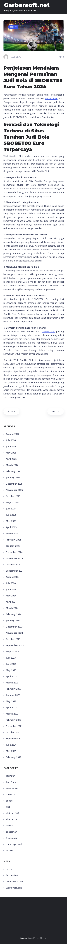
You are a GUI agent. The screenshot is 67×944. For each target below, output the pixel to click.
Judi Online (12, 782)
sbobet (10, 800)
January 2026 (13, 477)
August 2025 (12, 502)
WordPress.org (14, 887)
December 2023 (14, 626)
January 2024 (13, 620)
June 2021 (11, 744)
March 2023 (12, 682)
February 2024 (13, 614)
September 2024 (15, 570)
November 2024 (14, 558)
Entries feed (12, 875)
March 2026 (12, 465)
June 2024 (11, 589)
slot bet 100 (12, 813)
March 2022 (12, 713)
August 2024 (12, 576)
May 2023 (11, 670)
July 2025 (11, 508)
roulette (10, 794)
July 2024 (11, 583)
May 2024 (11, 595)
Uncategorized (14, 844)
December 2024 (14, 552)
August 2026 (12, 434)
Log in (9, 869)
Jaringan (10, 775)
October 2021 (13, 732)
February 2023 (13, 688)
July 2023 (11, 657)
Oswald (24, 938)
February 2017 (13, 757)
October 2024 (13, 564)
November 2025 (14, 489)
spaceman (11, 831)
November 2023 (14, 632)
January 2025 (13, 545)
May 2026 (11, 452)
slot (8, 806)
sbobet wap (51, 98)
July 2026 (11, 440)
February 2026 (13, 471)
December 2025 (14, 483)
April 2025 (11, 527)
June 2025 (11, 514)
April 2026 (11, 458)
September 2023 (15, 645)
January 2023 (13, 695)
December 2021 (14, 726)
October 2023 (13, 639)
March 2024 (12, 608)
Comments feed (15, 881)
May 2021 (11, 750)
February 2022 (13, 719)
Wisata (10, 850)
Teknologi (11, 837)
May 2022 (11, 701)
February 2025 (13, 539)
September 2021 (15, 738)
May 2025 (11, 521)
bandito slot (48, 331)
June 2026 (11, 446)
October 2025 (13, 496)
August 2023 (12, 651)
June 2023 (11, 663)
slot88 (9, 825)
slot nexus (11, 819)
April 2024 (11, 601)
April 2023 (11, 676)
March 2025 (12, 533)
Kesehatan (12, 788)
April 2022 (11, 707)
